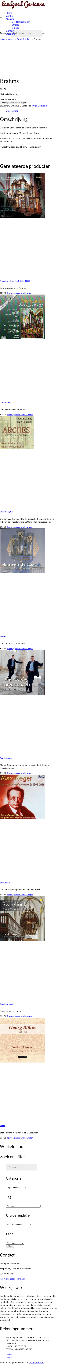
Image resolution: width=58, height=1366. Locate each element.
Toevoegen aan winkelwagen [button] (20, 293)
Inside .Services (36, 1362)
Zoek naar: (5, 33)
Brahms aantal (7, 99)
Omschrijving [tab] (12, 111)
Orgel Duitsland (39, 106)
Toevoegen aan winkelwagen (13, 102)
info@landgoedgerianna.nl (12, 1279)
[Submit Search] (43, 33)
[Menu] (1, 17)
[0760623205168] (16, 72)
